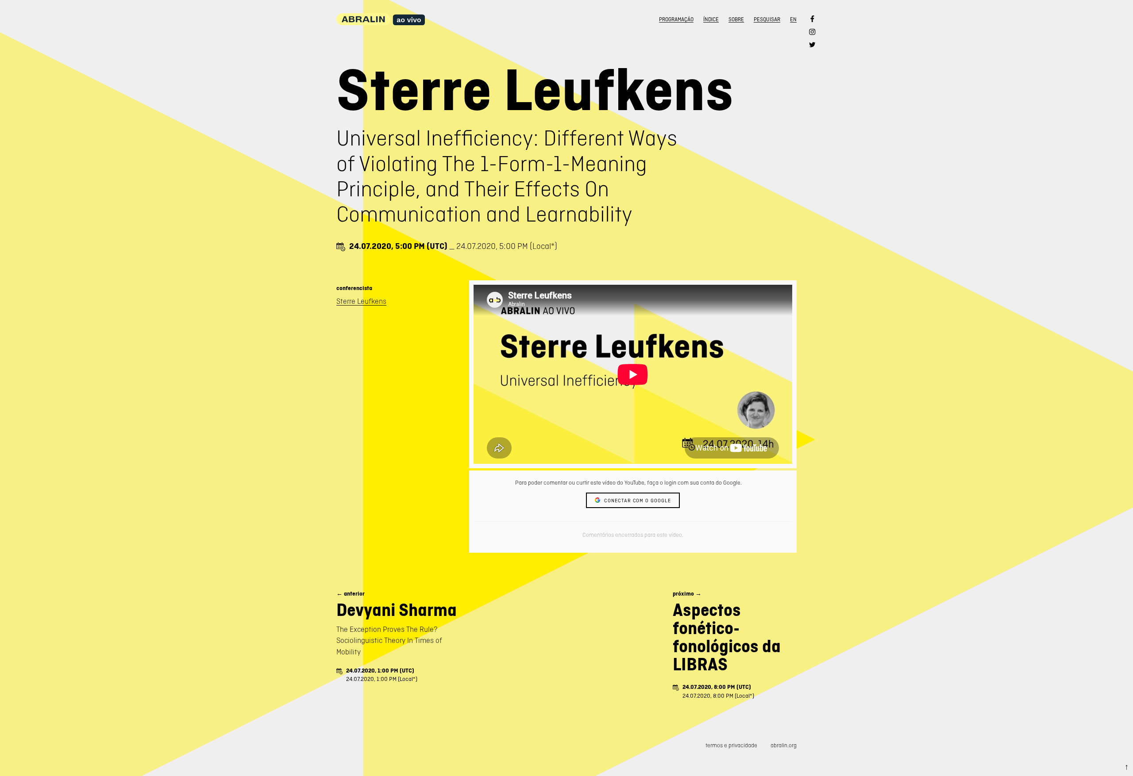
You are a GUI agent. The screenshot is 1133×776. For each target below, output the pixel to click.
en (793, 19)
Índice (711, 19)
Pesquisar (767, 19)
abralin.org (784, 745)
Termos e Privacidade (731, 745)
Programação (676, 19)
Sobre (736, 19)
